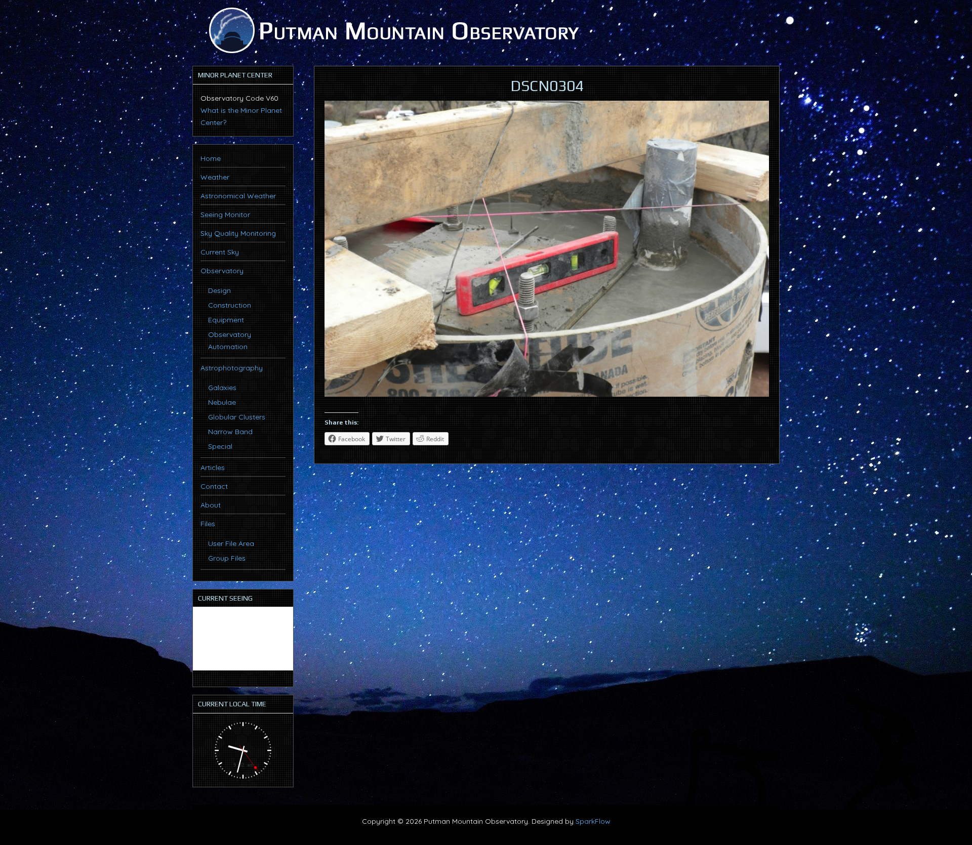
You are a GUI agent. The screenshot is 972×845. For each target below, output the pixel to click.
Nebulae (222, 402)
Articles (212, 467)
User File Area (231, 543)
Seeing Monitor (225, 214)
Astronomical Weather (238, 195)
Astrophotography (231, 367)
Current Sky (219, 252)
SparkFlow (593, 821)
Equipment (226, 319)
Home (210, 158)
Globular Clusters (236, 416)
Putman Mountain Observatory (392, 30)
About (210, 505)
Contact (214, 486)
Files (207, 523)
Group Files (227, 558)
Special (220, 446)
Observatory (222, 270)
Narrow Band (230, 431)
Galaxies (222, 387)
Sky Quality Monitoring (238, 233)
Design (219, 290)
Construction (229, 305)
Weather (214, 177)
